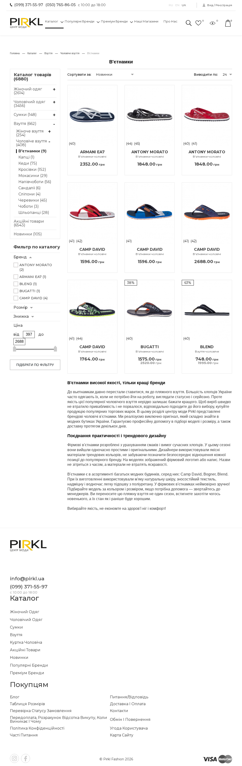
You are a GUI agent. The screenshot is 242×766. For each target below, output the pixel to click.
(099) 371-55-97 (28, 5)
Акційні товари (25, 650)
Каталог (51, 21)
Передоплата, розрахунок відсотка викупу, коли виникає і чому (58, 719)
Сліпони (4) (29, 194)
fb (25, 758)
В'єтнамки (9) (32, 151)
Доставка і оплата (128, 704)
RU (171, 5)
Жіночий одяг (24, 612)
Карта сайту (121, 735)
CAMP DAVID (92, 252)
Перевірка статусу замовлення (41, 711)
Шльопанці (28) (33, 213)
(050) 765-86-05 (60, 5)
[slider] (14, 349)
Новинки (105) (28, 234)
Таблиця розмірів (27, 704)
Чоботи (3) (28, 206)
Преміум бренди (114, 21)
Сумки (16, 627)
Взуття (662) (25, 123)
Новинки (19, 657)
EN (177, 5)
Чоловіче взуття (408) (31, 143)
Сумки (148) (25, 114)
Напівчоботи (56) (34, 182)
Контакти (119, 711)
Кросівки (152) (32, 170)
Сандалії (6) (29, 188)
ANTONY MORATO (149, 154)
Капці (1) (26, 157)
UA (184, 5)
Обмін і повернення (130, 720)
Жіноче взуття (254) (30, 133)
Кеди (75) (27, 163)
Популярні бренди (79, 21)
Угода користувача (129, 728)
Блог (14, 697)
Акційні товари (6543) (29, 223)
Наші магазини (146, 21)
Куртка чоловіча (26, 642)
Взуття (16, 635)
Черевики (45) (32, 200)
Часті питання (24, 735)
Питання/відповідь (129, 697)
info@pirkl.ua (27, 578)
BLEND (207, 349)
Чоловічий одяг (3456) (29, 104)
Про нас (170, 21)
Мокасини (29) (33, 176)
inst (14, 758)
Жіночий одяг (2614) (28, 91)
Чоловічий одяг (26, 619)
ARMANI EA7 (92, 154)
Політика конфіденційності (37, 728)
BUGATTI (150, 349)
